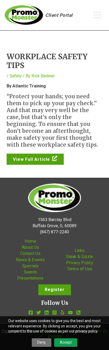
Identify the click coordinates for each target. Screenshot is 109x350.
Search (30, 272)
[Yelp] (62, 312)
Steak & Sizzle (79, 256)
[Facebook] (30, 312)
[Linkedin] (46, 312)
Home (30, 241)
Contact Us (30, 253)
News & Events (30, 259)
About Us (30, 247)
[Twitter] (38, 312)
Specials (30, 265)
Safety (16, 75)
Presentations (30, 278)
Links (80, 250)
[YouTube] (70, 312)
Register (55, 289)
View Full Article (31, 159)
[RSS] (78, 312)
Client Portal (59, 15)
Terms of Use (79, 268)
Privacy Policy (79, 262)
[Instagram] (54, 312)
